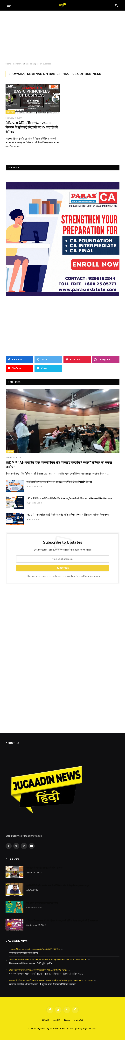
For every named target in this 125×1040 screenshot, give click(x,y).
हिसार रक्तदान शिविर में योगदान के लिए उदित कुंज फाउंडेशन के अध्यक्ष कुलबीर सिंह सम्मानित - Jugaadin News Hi (48, 960)
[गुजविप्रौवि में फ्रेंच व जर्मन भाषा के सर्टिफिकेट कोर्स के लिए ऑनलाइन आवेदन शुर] (14, 889)
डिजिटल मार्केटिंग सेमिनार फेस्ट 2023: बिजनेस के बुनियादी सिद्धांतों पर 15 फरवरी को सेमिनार (32, 127)
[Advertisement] (62, 36)
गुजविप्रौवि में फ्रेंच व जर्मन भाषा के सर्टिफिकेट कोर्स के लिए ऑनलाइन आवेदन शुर (57, 885)
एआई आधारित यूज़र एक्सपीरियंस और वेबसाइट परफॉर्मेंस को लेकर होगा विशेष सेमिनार (59, 482)
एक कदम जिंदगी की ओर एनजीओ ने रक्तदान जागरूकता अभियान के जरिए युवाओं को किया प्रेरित (46, 973)
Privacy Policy (82, 576)
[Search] (116, 5)
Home (8, 64)
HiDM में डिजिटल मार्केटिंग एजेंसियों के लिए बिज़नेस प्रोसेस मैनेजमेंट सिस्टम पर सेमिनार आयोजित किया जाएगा (69, 498)
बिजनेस (67, 1020)
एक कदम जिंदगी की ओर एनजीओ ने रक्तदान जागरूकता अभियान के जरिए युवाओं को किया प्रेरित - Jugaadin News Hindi (51, 980)
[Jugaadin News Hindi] (62, 5)
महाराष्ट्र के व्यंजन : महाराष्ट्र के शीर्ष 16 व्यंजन (44, 867)
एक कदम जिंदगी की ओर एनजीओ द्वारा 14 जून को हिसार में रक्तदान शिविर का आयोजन (42, 984)
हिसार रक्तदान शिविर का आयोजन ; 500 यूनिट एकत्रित (31, 963)
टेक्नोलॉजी (78, 1020)
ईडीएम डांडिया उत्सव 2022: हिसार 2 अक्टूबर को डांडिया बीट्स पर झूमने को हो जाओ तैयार (62, 920)
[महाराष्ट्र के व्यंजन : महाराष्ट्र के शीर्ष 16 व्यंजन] (14, 872)
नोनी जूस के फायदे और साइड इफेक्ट (23, 953)
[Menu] (9, 5)
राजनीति (56, 1020)
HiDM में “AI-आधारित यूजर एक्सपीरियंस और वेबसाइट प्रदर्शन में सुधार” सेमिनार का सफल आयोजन (59, 465)
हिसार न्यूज (10, 112)
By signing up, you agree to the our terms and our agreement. (64, 576)
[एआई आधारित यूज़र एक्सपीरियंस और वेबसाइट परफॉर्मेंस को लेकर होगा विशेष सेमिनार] (15, 486)
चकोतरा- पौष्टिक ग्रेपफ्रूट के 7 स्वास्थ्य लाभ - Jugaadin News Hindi (34, 949)
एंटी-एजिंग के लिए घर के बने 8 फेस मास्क (42, 903)
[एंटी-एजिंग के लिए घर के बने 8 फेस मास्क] (14, 907)
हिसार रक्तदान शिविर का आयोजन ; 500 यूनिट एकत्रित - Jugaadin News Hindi (38, 970)
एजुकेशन (10, 452)
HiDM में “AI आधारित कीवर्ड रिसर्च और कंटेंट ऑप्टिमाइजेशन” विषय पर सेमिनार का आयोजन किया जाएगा (68, 514)
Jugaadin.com (89, 1028)
